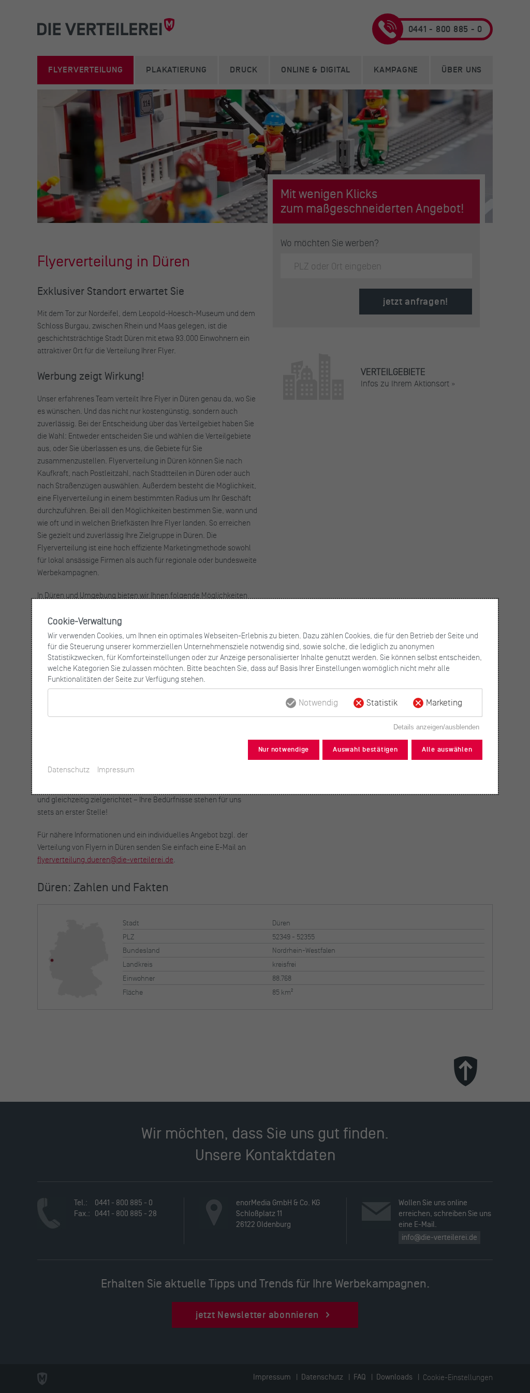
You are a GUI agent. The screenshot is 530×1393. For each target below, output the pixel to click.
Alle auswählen (447, 749)
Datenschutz (69, 769)
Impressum (116, 769)
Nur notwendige (284, 749)
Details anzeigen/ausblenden (436, 727)
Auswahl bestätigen (365, 749)
